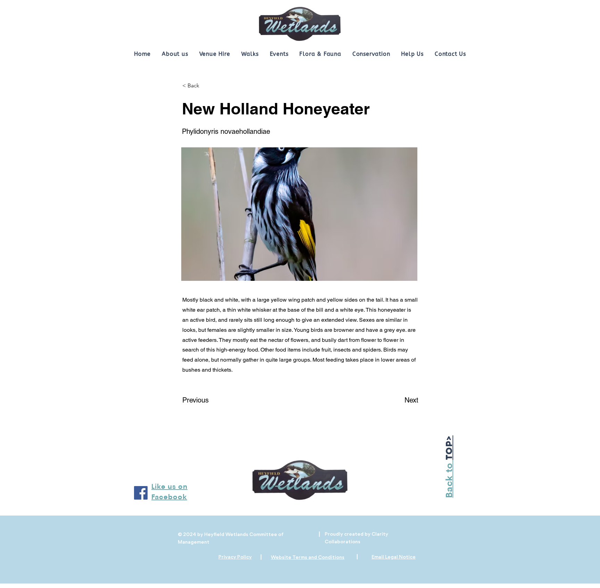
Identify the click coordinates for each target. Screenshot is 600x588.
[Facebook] (141, 493)
